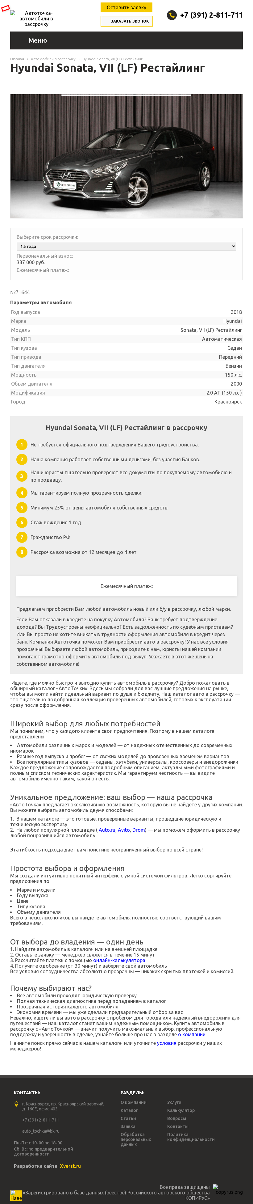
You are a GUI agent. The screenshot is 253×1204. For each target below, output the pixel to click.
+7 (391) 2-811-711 (211, 15)
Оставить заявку (126, 7)
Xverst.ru (70, 1166)
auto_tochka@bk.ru (41, 1131)
